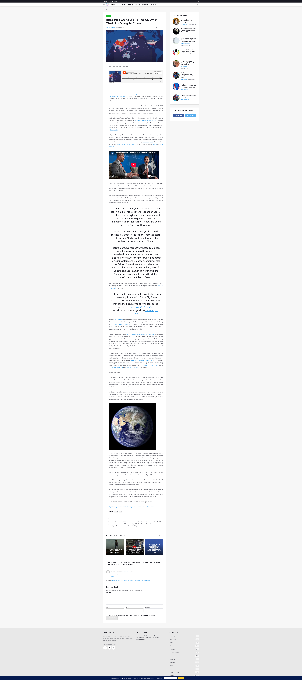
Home (123, 4)
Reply (112, 576)
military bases (154, 365)
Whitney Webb (184, 24)
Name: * (108, 607)
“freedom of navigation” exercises (141, 360)
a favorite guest (148, 142)
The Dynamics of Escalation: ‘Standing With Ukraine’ (188, 96)
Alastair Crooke (185, 89)
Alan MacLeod (184, 33)
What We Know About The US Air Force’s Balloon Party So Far (115, 550)
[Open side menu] (104, 4)
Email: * (128, 607)
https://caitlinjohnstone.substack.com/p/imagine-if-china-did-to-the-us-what (131, 507)
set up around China (117, 367)
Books (171, 642)
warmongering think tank (117, 96)
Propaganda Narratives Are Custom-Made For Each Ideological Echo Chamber (188, 40)
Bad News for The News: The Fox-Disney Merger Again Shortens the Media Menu (188, 75)
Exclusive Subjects (174, 652)
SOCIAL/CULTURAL (174, 672)
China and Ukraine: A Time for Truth (146, 120)
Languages (172, 659)
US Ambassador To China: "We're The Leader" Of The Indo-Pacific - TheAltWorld (130, 580)
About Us (153, 4)
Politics (171, 669)
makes (155, 144)
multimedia (145, 4)
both (111, 130)
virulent (119, 144)
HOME (104, 9)
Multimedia (172, 662)
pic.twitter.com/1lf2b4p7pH (139, 307)
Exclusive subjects (113, 1)
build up (135, 367)
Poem (171, 665)
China (116, 511)
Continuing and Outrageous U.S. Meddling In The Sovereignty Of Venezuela (188, 20)
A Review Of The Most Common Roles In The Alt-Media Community (188, 51)
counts (115, 130)
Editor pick (172, 649)
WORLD (109, 9)
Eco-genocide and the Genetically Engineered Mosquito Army (187, 63)
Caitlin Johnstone (110, 27)
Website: (147, 607)
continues (128, 367)
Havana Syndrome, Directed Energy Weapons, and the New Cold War (188, 30)
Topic (136, 4)
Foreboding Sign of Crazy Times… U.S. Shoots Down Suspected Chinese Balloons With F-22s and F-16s (154, 548)
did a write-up (119, 319)
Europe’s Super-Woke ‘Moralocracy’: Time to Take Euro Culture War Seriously (188, 85)
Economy (172, 646)
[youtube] (198, 1)
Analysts (130, 4)
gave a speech (140, 94)
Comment (109, 592)
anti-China (125, 144)
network (144, 365)
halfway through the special (121, 324)
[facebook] (193, 1)
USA (121, 511)
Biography (172, 636)
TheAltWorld (113, 4)
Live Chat (105, 1)
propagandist (132, 144)
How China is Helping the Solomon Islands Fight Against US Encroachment (135, 550)
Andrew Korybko (185, 55)
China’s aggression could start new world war (140, 334)
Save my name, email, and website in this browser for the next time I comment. (132, 615)
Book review (173, 639)
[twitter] (196, 1)
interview (172, 656)
